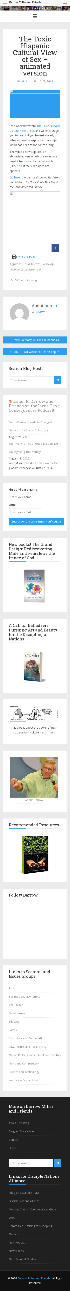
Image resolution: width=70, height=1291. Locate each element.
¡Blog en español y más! (24, 1192)
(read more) (47, 732)
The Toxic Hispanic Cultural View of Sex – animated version (35, 55)
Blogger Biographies (21, 1131)
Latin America (32, 264)
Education (15, 1021)
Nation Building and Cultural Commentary (35, 1055)
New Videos (16, 1251)
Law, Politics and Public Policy (27, 1047)
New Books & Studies (22, 1259)
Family (13, 1030)
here (20, 166)
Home (13, 1148)
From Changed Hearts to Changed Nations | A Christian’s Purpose (30, 426)
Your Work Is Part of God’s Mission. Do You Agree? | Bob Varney (33, 448)
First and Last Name (23, 489)
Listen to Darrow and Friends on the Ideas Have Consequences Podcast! (34, 406)
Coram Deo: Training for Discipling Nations (30, 1230)
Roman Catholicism (23, 269)
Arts (11, 988)
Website (40, 312)
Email (12, 505)
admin (24, 81)
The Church (16, 1005)
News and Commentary (24, 1063)
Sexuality (31, 280)
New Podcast (17, 1242)
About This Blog (19, 1123)
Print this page (26, 256)
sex (39, 269)
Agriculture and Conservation (27, 1038)
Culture (19, 280)
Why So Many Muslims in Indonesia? (37, 340)
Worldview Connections (23, 1080)
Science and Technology (24, 1072)
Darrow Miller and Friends (34, 1278)
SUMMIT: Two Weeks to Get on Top (33, 352)
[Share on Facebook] (55, 251)
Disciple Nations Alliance (24, 1201)
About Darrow (34, 800)
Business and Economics (24, 996)
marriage (48, 264)
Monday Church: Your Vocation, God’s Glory (32, 1213)
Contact (14, 1140)
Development (17, 1013)
